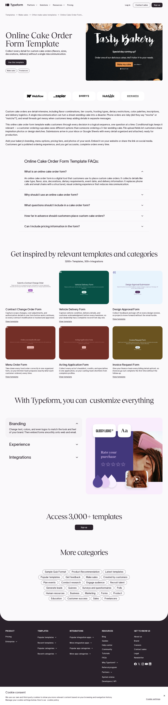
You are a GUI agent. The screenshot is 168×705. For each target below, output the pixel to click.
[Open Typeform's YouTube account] (146, 664)
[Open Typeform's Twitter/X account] (139, 664)
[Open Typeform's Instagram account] (142, 664)
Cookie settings (153, 699)
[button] (33, 5)
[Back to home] (14, 5)
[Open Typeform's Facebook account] (135, 664)
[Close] (164, 695)
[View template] (30, 297)
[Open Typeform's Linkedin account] (150, 664)
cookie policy (53, 700)
